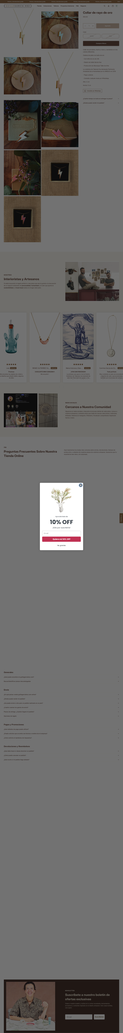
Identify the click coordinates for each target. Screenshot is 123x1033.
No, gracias (61, 545)
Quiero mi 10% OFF (61, 539)
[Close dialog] (80, 485)
